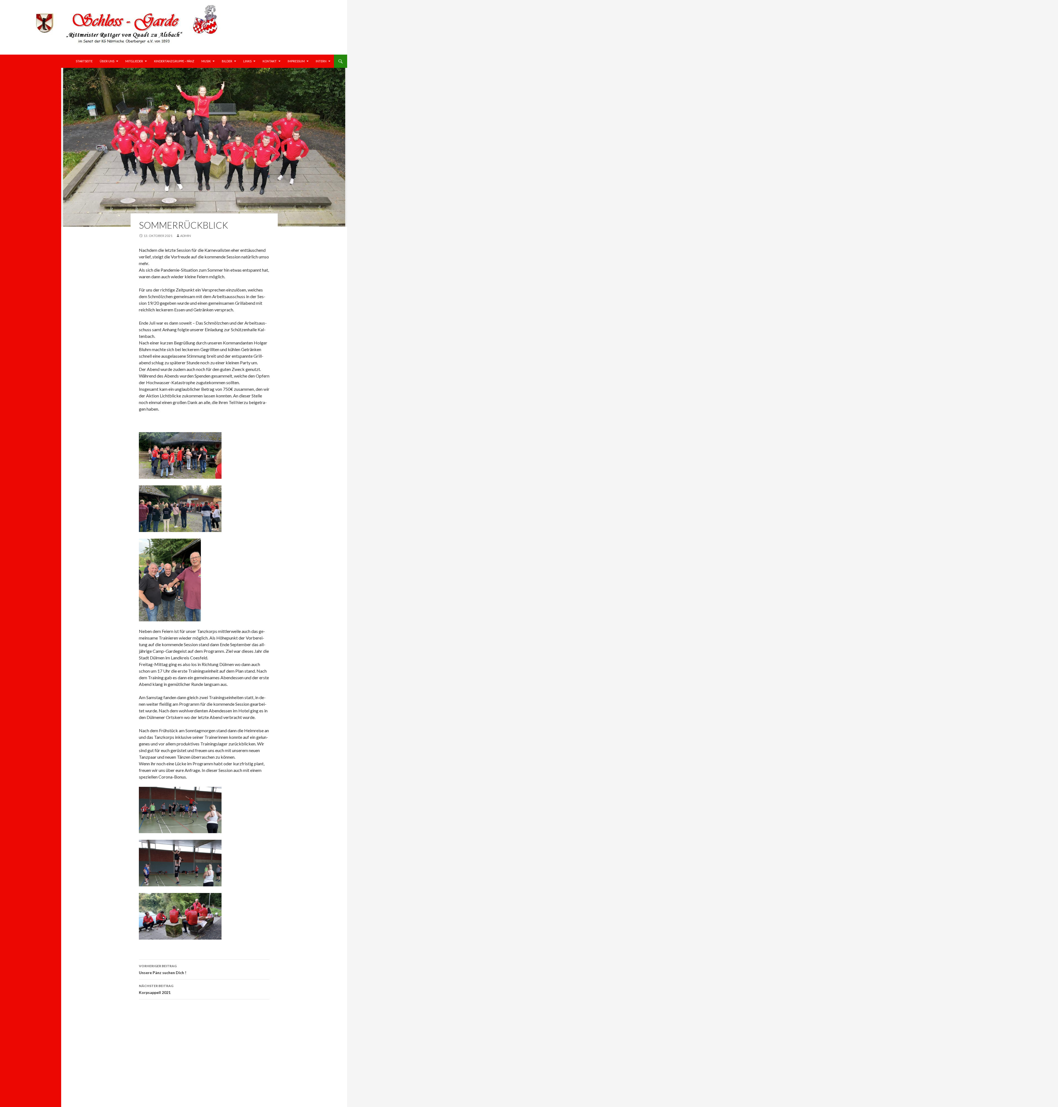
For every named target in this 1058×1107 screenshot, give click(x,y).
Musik (206, 61)
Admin (185, 236)
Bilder (227, 61)
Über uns (107, 61)
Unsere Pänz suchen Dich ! (162, 969)
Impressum (296, 61)
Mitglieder (134, 61)
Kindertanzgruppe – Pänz (174, 61)
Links (247, 61)
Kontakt (270, 61)
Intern (321, 61)
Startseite (84, 61)
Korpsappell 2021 (156, 989)
